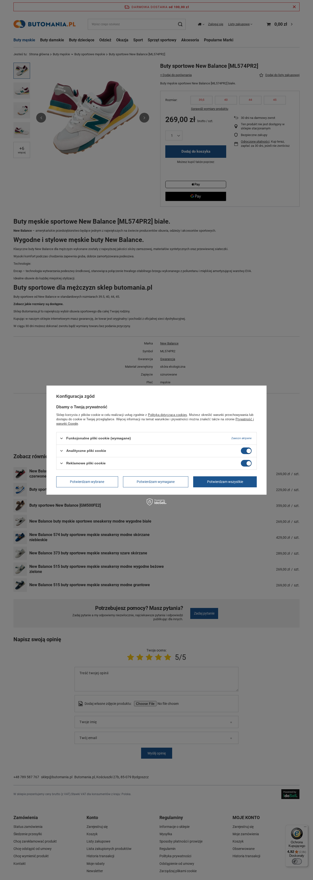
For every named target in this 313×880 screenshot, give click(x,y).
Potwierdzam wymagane (156, 482)
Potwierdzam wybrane (87, 482)
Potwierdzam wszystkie (225, 482)
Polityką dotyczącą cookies (167, 414)
